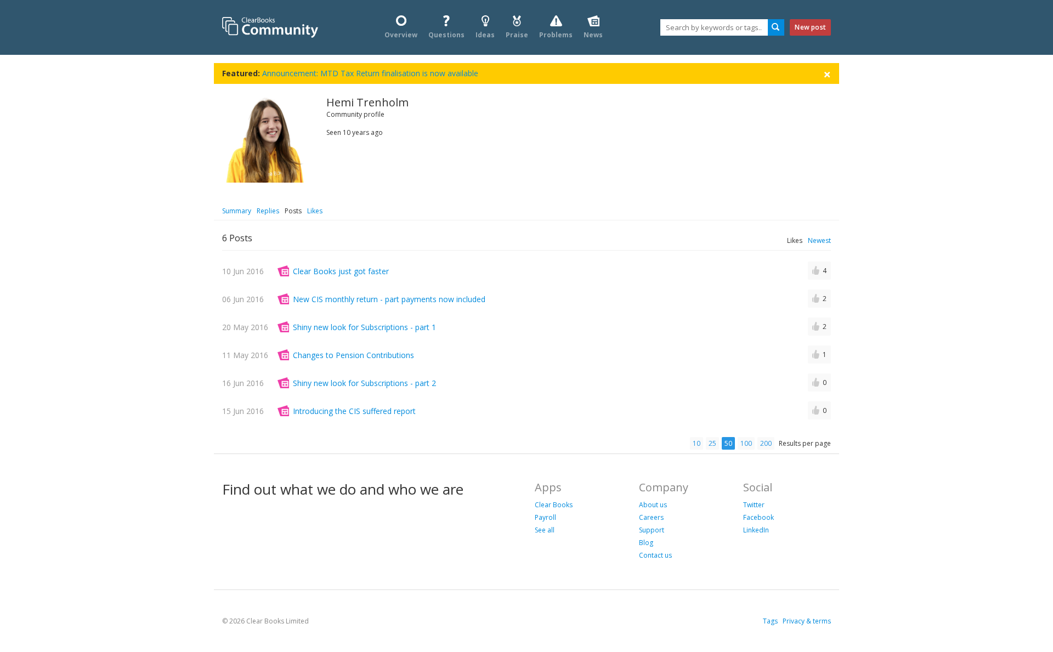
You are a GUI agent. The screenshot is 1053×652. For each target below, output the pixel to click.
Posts (293, 211)
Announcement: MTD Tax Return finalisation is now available (370, 73)
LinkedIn (756, 530)
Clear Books (554, 504)
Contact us (655, 555)
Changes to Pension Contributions (353, 355)
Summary (236, 211)
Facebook (758, 517)
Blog (646, 542)
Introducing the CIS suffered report (354, 411)
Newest (819, 240)
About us (653, 504)
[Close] (827, 74)
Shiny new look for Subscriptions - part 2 (364, 383)
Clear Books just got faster (341, 271)
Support (651, 530)
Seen (333, 132)
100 (746, 443)
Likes (314, 211)
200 (766, 443)
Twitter (754, 504)
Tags (770, 621)
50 (728, 443)
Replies (268, 211)
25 (712, 443)
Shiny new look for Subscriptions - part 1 (364, 327)
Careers (651, 517)
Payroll (545, 517)
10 (696, 443)
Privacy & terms (807, 621)
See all (544, 530)
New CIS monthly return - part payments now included (389, 299)
